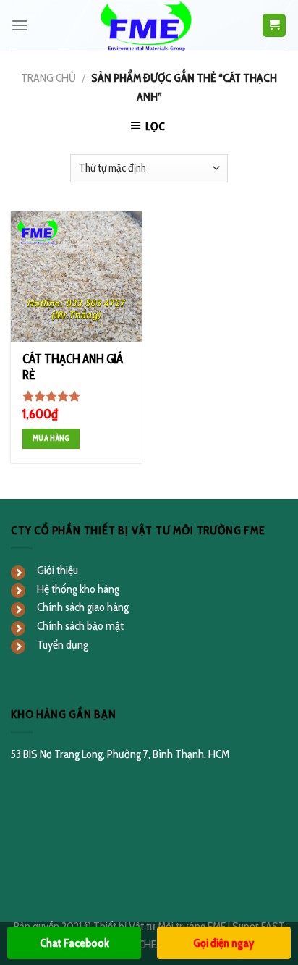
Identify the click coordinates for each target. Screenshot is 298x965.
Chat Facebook (74, 943)
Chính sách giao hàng (83, 607)
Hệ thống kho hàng (78, 589)
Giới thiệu (57, 570)
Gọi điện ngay (223, 943)
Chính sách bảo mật (80, 626)
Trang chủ (48, 78)
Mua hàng (51, 438)
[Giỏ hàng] (274, 26)
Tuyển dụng (62, 645)
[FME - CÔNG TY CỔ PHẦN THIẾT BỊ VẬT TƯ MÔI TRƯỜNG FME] (148, 25)
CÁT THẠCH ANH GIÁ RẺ (72, 367)
